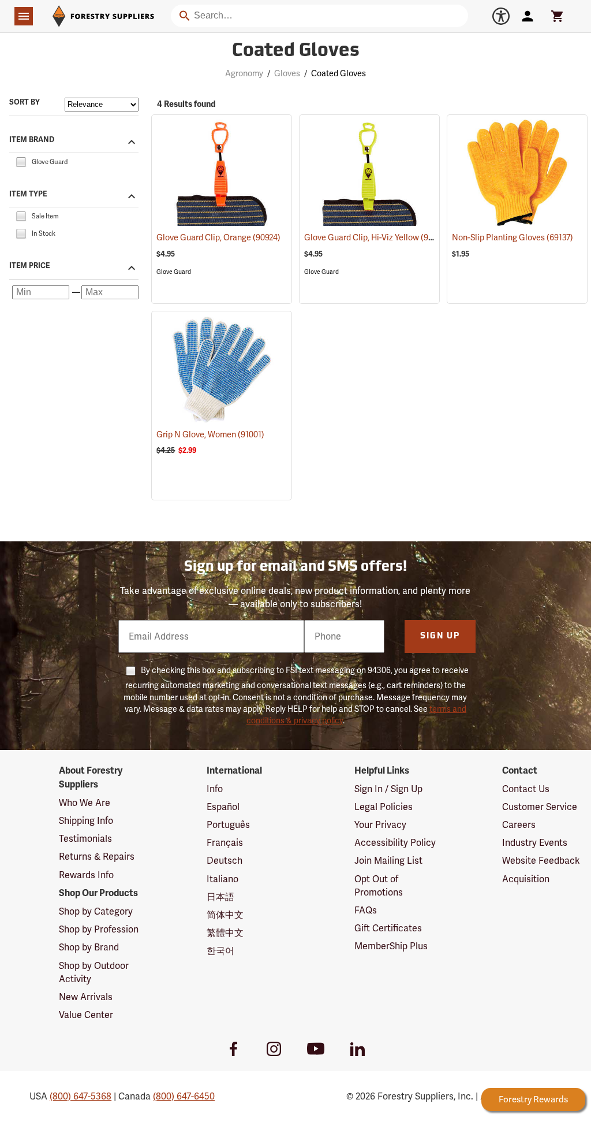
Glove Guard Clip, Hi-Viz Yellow (376, 237)
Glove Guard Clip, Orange (218, 237)
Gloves (287, 73)
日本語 (220, 897)
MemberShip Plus (391, 946)
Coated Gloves (296, 51)
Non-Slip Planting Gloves (512, 237)
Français (225, 843)
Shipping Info (86, 821)
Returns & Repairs (96, 856)
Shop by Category (96, 911)
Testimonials (85, 839)
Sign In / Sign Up (388, 789)
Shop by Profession (99, 929)
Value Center (86, 1015)
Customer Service (539, 807)
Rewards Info (86, 875)
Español (223, 807)
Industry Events (534, 843)
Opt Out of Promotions (378, 885)
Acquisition (525, 879)
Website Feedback (541, 860)
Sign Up (440, 636)
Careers (519, 825)
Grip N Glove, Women (210, 434)
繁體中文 (225, 933)
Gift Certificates (388, 928)
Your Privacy (380, 825)
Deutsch (224, 860)
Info (215, 789)
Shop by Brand (89, 947)
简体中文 (225, 915)
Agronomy (244, 73)
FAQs (365, 910)
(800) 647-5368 (80, 1096)
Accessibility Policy (395, 843)
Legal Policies (383, 807)
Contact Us (525, 789)
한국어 (220, 951)
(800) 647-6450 (184, 1096)
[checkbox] (20, 161)
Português (228, 825)
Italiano (222, 879)
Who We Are (84, 803)
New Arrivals (86, 997)
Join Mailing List (388, 860)
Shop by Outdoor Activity (94, 972)
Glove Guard (173, 272)
